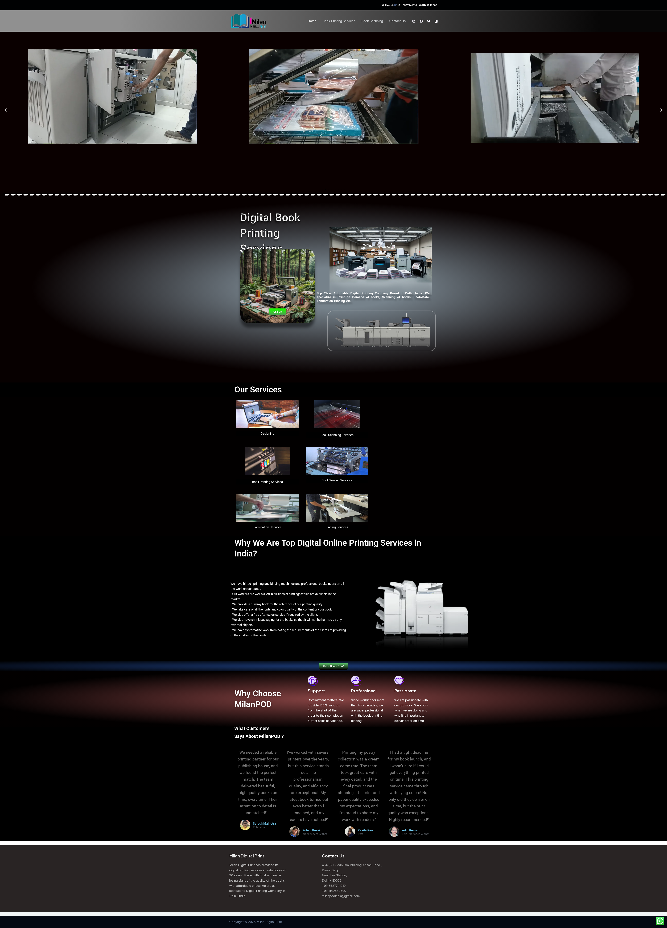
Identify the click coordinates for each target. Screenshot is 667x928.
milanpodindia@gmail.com (341, 896)
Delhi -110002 (331, 880)
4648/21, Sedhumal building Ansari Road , (352, 865)
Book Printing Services (339, 21)
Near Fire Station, (334, 875)
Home (312, 21)
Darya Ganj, (330, 870)
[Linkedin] (436, 21)
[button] (5, 110)
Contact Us (397, 21)
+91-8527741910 (334, 886)
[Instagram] (413, 21)
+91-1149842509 (334, 891)
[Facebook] (421, 21)
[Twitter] (428, 21)
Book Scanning (372, 21)
